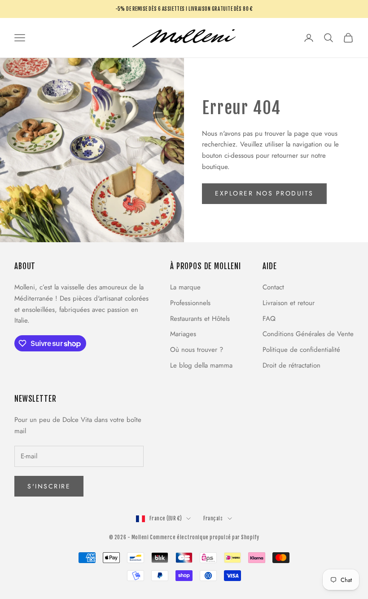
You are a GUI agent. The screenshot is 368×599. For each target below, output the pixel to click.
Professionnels (190, 303)
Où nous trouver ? (196, 350)
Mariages (183, 334)
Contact (273, 287)
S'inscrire (48, 486)
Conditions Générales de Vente (308, 334)
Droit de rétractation (291, 365)
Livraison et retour (289, 303)
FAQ (269, 319)
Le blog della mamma (201, 365)
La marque (185, 287)
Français (213, 518)
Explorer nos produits (264, 193)
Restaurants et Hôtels (200, 319)
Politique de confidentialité (301, 350)
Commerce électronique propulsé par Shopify (204, 537)
